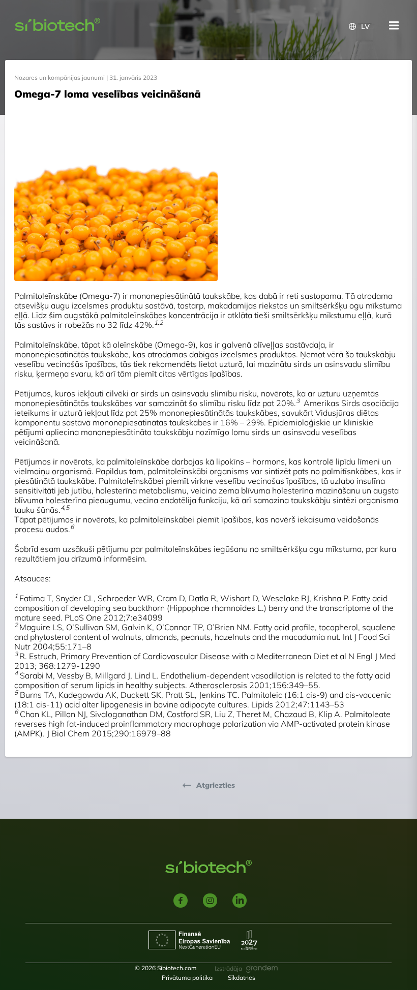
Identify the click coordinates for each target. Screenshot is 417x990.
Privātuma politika (187, 977)
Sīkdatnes (241, 977)
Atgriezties (215, 785)
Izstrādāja (228, 968)
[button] (359, 26)
